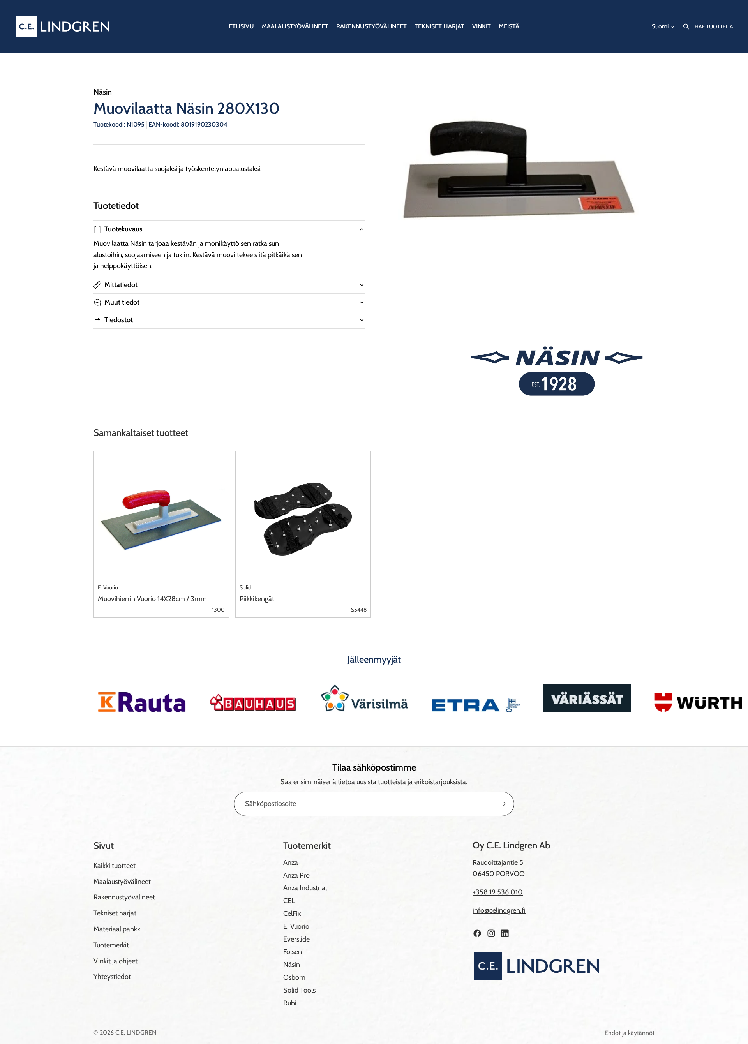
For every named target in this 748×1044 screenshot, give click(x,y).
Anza (290, 862)
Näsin (291, 964)
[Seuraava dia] (645, 697)
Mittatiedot (121, 284)
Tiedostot (118, 320)
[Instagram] (491, 933)
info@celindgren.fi (499, 910)
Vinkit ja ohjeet (116, 961)
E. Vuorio (296, 926)
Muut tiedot (121, 302)
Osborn (294, 977)
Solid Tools (299, 990)
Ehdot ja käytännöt (629, 1033)
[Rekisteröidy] (502, 804)
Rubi (289, 1003)
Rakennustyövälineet (124, 897)
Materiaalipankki (118, 929)
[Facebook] (477, 933)
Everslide (296, 939)
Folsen (292, 951)
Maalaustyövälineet (122, 881)
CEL (289, 900)
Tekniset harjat (115, 913)
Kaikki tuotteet (115, 865)
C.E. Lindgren (135, 1032)
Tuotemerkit (111, 945)
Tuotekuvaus (123, 229)
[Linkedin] (505, 933)
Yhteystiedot (112, 976)
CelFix (292, 913)
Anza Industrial (305, 888)
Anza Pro (296, 875)
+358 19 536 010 (498, 892)
